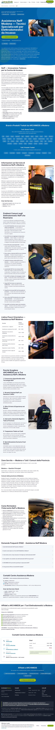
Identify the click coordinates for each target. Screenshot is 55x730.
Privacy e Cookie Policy (46, 696)
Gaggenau (9, 138)
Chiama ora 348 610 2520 (10, 37)
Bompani (27, 136)
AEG (3, 136)
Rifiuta (38, 725)
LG (8, 141)
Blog (29, 2)
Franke (4, 138)
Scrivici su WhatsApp (10, 645)
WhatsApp (5, 43)
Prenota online (43, 2)
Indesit (4, 141)
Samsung (50, 141)
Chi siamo (33, 2)
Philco (41, 141)
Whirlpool (30, 143)
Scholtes (15, 143)
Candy (37, 136)
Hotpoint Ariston (41, 138)
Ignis (47, 138)
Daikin (46, 136)
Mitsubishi (22, 141)
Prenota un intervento (10, 653)
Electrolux (51, 136)
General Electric (19, 138)
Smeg (25, 143)
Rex (45, 141)
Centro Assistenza (4, 5)
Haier (25, 138)
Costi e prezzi (44, 694)
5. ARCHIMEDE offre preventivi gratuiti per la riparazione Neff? (15, 562)
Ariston (12, 136)
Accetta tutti (50, 725)
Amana (7, 136)
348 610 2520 (9, 641)
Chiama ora (50, 1)
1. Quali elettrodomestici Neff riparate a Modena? (12, 546)
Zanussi (35, 143)
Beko (23, 136)
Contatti (37, 2)
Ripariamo (16, 2)
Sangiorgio (9, 143)
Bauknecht (17, 136)
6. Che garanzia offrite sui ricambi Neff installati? (12, 566)
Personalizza (43, 725)
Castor (41, 136)
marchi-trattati (12, 5)
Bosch (32, 136)
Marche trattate (23, 2)
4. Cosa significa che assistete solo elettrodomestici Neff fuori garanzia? (18, 558)
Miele (17, 141)
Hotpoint (34, 138)
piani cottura (27, 155)
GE (14, 138)
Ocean (31, 141)
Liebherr (12, 141)
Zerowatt (40, 143)
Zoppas (46, 143)
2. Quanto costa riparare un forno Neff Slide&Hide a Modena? (15, 550)
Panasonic (36, 141)
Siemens (20, 143)
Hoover (30, 138)
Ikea (51, 138)
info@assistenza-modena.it (12, 649)
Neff (27, 141)
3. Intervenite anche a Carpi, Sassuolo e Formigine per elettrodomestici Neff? (19, 554)
